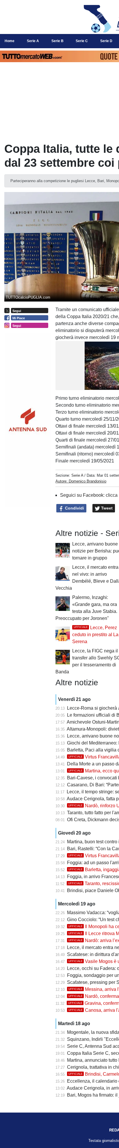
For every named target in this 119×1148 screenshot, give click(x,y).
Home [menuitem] (9, 41)
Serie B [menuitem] (57, 41)
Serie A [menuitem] (33, 41)
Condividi (74, 508)
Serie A (77, 475)
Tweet (106, 508)
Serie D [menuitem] (106, 41)
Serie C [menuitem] (82, 41)
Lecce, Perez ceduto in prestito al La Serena (95, 634)
